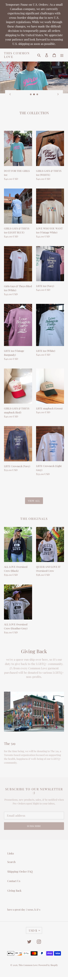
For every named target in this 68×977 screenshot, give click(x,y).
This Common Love (17, 55)
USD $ (33, 930)
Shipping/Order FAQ (20, 871)
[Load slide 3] (37, 94)
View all (34, 500)
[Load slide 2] (34, 94)
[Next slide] (58, 94)
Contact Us (13, 881)
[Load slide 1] (31, 94)
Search (11, 862)
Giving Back (14, 890)
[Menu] (62, 55)
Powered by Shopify (48, 965)
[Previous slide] (10, 94)
